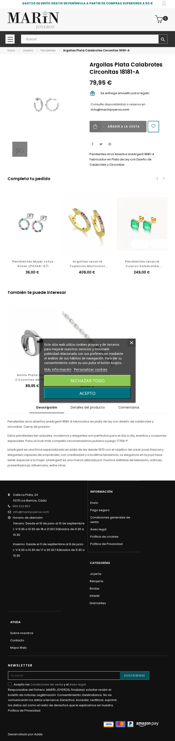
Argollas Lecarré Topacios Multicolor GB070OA (87, 263)
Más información (57, 369)
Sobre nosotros (21, 633)
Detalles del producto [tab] (88, 407)
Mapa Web (18, 647)
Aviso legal (98, 529)
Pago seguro (100, 510)
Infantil (94, 596)
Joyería (95, 574)
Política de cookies (104, 536)
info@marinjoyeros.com (110, 109)
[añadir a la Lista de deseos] (153, 126)
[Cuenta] (164, 4)
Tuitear (101, 144)
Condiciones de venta (46, 684)
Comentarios (128, 407)
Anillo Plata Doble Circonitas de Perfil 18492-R (32, 377)
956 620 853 (21, 506)
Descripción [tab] (46, 407)
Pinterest (110, 144)
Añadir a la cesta (124, 126)
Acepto (87, 393)
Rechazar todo (87, 380)
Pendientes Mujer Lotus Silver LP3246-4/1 (33, 263)
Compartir (92, 144)
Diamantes (98, 603)
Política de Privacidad (106, 544)
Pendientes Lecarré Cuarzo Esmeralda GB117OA (142, 263)
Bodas (94, 588)
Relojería (96, 581)
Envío (94, 503)
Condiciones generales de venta (110, 519)
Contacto (17, 640)
